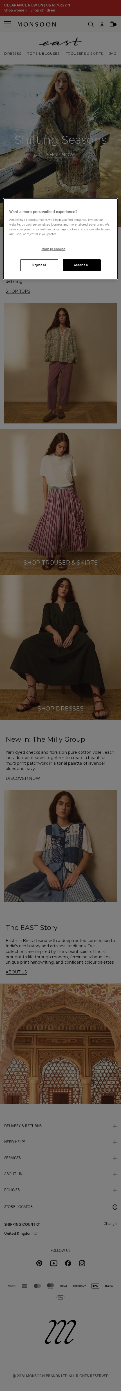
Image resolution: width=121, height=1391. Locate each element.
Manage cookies (54, 249)
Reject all (39, 265)
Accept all (81, 265)
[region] (60, 239)
